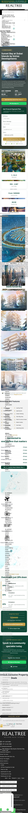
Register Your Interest (14, 658)
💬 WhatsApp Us (14, 103)
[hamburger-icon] (26, 10)
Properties (5, 9)
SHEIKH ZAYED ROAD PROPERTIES (13, 286)
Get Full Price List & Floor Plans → (14, 99)
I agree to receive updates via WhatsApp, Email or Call (12, 712)
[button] (14, 211)
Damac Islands (13, 189)
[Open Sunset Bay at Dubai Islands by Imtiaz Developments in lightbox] (14, 300)
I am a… (5, 132)
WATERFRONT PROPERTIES (13, 212)
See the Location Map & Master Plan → (14, 467)
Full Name (5, 116)
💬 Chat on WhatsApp (14, 662)
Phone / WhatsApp (7, 121)
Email (4, 127)
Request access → (18, 394)
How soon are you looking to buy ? (10, 703)
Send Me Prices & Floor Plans (14, 139)
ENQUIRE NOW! (14, 716)
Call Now (14, 666)
